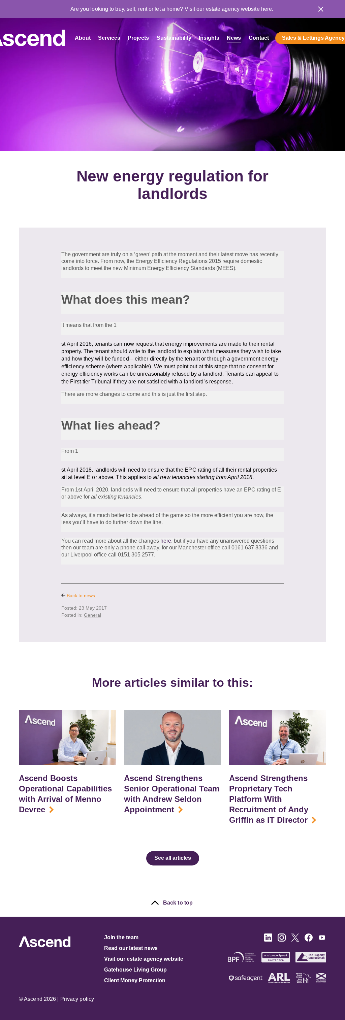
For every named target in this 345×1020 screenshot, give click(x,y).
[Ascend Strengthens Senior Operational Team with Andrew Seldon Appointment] (172, 737)
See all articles (172, 858)
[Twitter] (295, 940)
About (83, 38)
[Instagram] (282, 940)
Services (109, 38)
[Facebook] (309, 940)
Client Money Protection (134, 980)
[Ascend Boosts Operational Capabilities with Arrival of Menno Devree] (67, 737)
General (92, 615)
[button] (320, 9)
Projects (138, 38)
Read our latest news (131, 948)
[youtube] (322, 940)
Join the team (121, 937)
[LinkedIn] (268, 940)
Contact (259, 38)
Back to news (80, 595)
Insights (209, 38)
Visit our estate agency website (143, 959)
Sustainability (174, 38)
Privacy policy (77, 999)
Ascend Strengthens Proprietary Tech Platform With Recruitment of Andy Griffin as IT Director (268, 799)
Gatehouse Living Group (135, 970)
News (234, 38)
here (266, 9)
